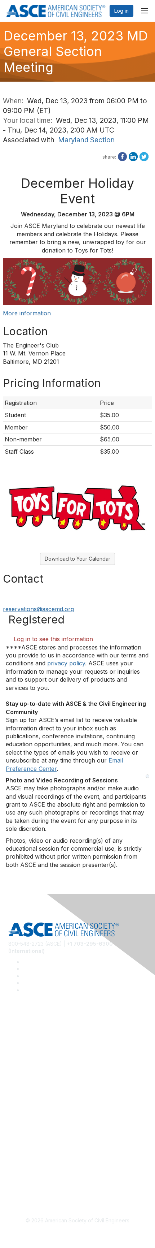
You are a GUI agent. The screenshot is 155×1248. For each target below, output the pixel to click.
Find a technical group (34, 1053)
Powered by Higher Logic (77, 1233)
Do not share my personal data (44, 1179)
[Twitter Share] (144, 155)
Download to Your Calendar (77, 559)
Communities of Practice (37, 1031)
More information (27, 313)
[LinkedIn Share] (133, 155)
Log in (121, 11)
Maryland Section (86, 139)
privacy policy (66, 663)
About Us (19, 1158)
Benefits (18, 1105)
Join (13, 1095)
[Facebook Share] (122, 155)
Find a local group (29, 1042)
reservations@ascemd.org (38, 609)
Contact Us (21, 1116)
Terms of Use (24, 1169)
